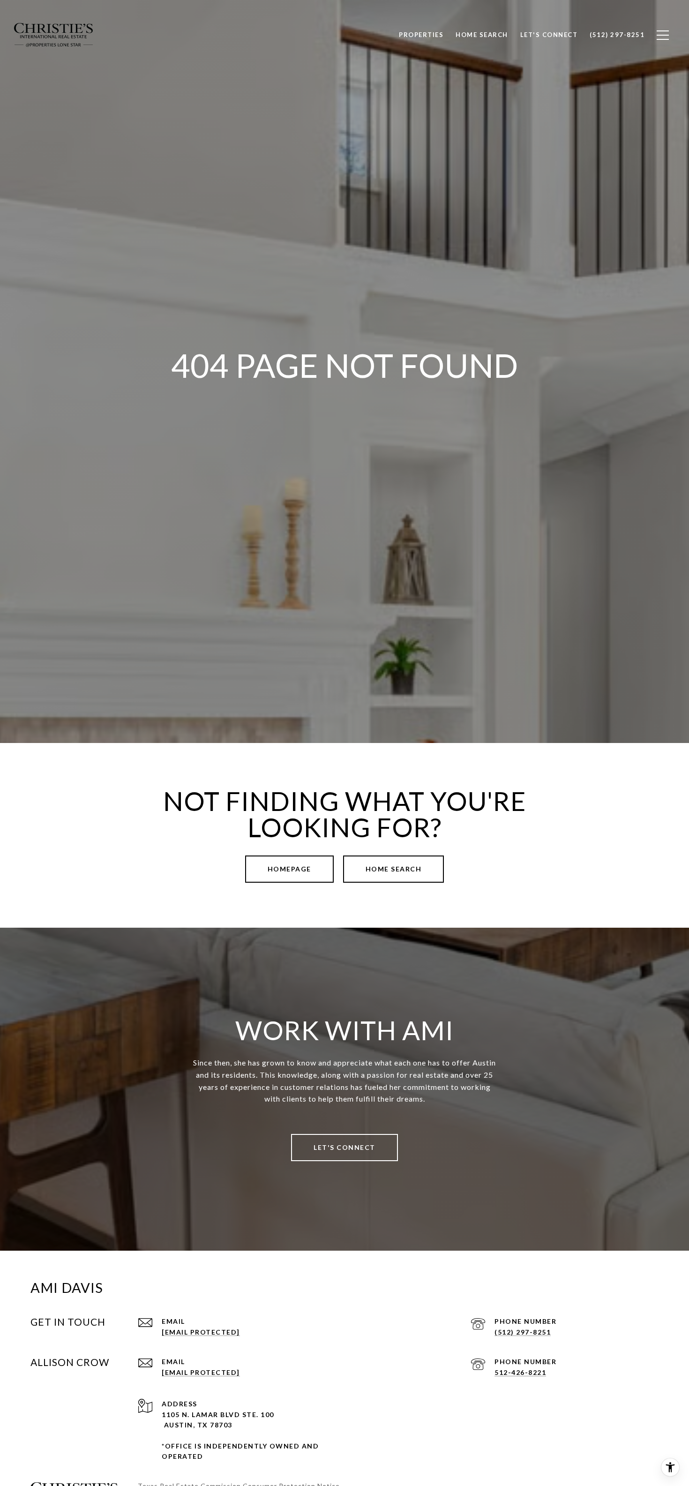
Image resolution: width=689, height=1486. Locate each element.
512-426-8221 (520, 1372)
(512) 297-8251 (522, 1332)
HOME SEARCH (394, 869)
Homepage (289, 869)
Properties (421, 34)
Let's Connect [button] (344, 1147)
